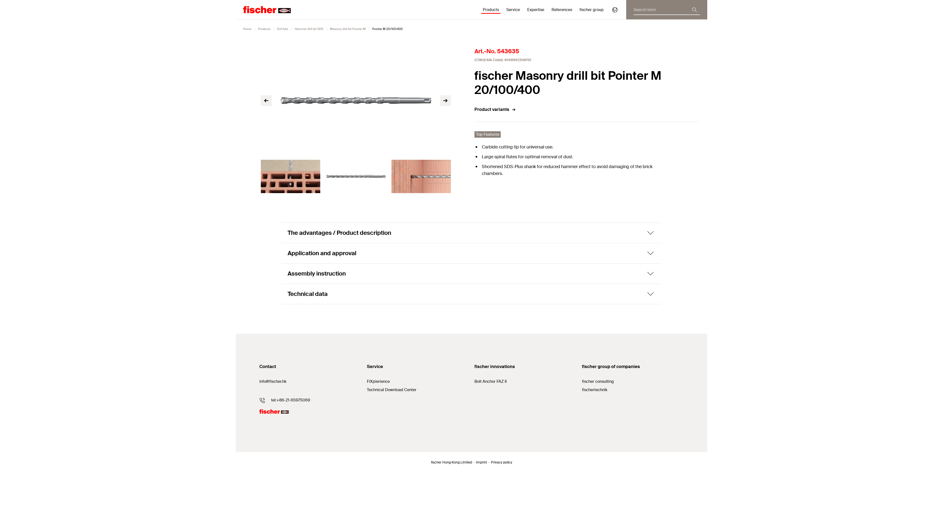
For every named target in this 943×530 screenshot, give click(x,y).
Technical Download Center (391, 389)
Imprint (481, 462)
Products (264, 29)
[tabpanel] (290, 176)
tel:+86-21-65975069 (290, 400)
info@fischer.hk (272, 381)
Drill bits (282, 29)
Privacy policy (501, 462)
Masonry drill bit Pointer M (348, 29)
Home (247, 29)
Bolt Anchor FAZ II (490, 381)
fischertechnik (594, 389)
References (562, 9)
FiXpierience (378, 381)
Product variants (491, 109)
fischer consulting (598, 381)
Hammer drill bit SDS (309, 29)
